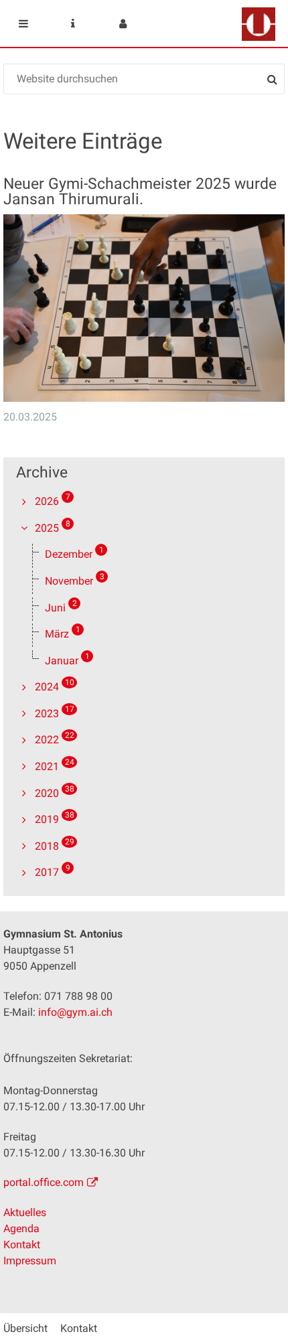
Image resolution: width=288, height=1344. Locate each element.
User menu (122, 23)
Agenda (21, 1228)
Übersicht (25, 1328)
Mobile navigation (23, 23)
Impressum (29, 1260)
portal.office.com (43, 1182)
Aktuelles (24, 1212)
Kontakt (21, 1244)
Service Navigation (73, 23)
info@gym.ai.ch (75, 1012)
